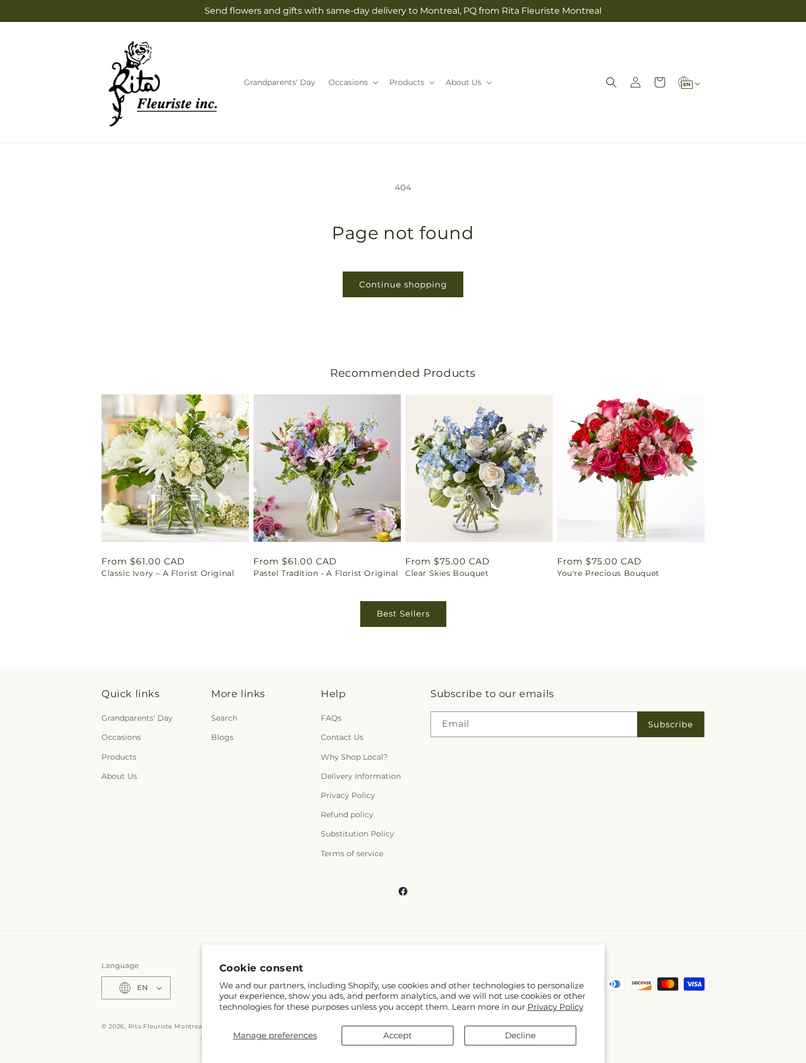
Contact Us (342, 737)
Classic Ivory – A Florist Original (167, 573)
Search (224, 718)
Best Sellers (403, 613)
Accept (397, 1035)
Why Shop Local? (354, 757)
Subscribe (670, 724)
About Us (119, 776)
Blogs (222, 737)
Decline (520, 1035)
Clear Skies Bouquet (447, 573)
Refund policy (347, 814)
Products (119, 757)
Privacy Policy (555, 1007)
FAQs (331, 718)
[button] (352, 82)
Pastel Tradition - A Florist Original (325, 573)
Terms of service (352, 853)
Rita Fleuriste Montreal (166, 1026)
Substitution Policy (357, 834)
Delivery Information (361, 776)
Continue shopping (403, 284)
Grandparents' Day (137, 718)
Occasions (121, 737)
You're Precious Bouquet (608, 573)
